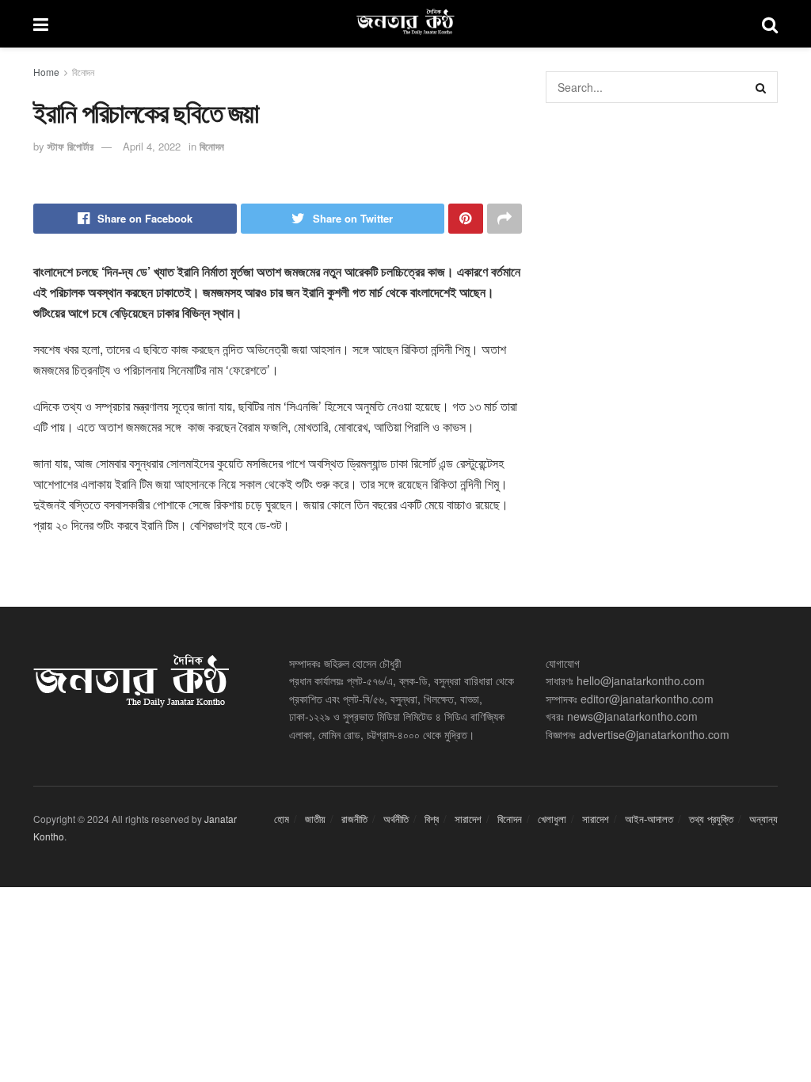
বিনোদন (83, 71)
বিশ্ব (432, 818)
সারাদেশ (468, 818)
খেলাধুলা (552, 818)
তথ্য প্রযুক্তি (711, 818)
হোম (281, 818)
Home (46, 71)
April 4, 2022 (152, 146)
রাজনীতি (354, 818)
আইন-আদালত (649, 818)
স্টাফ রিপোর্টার (70, 146)
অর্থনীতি (396, 818)
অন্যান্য (763, 818)
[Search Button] (762, 87)
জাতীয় (315, 818)
